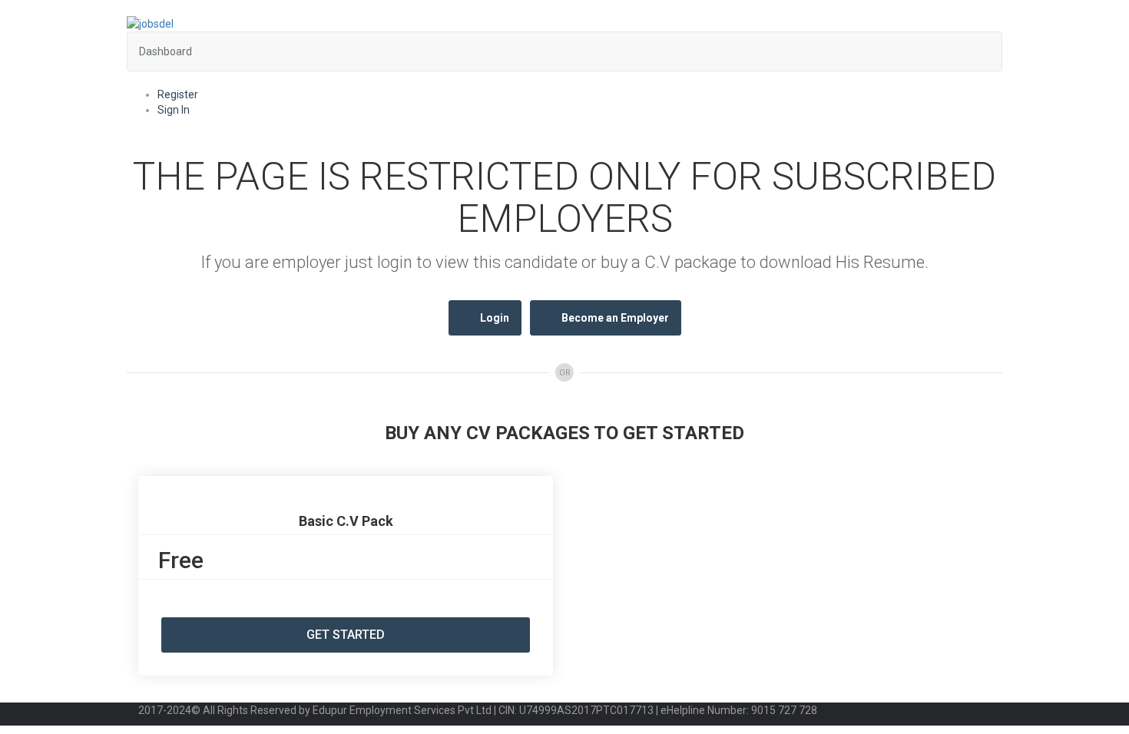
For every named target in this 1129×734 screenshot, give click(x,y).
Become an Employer (615, 318)
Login (494, 318)
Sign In (173, 110)
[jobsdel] (150, 23)
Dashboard (165, 51)
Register (177, 94)
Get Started (345, 634)
